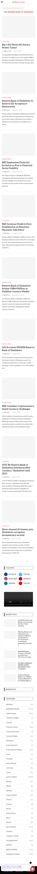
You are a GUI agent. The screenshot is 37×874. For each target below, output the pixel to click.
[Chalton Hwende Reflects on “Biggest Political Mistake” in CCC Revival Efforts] (10, 678)
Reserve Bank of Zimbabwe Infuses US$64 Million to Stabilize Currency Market (16, 289)
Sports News (19, 827)
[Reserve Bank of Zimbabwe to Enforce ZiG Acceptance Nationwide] (18, 83)
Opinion (19, 791)
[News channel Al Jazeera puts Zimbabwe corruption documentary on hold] (18, 511)
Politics (19, 800)
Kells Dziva (7, 110)
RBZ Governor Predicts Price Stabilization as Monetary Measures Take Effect (17, 227)
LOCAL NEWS (19, 777)
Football (19, 759)
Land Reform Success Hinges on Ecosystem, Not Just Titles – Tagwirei (25, 623)
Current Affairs (19, 736)
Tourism (19, 831)
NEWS (19, 786)
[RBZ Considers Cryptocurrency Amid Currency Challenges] (18, 388)
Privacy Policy (8, 871)
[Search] (35, 2)
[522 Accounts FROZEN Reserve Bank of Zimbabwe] (18, 329)
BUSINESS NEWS (19, 709)
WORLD (19, 845)
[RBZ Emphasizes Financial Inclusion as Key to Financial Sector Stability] (18, 145)
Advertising (19, 871)
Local (19, 772)
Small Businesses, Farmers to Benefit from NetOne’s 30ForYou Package (24, 654)
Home (4, 8)
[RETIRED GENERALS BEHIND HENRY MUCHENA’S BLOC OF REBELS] (10, 666)
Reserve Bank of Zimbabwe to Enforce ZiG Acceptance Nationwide (17, 104)
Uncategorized (19, 840)
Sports (19, 822)
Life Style (19, 768)
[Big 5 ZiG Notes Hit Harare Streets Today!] (18, 27)
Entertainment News (19, 750)
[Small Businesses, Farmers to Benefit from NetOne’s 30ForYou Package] (10, 654)
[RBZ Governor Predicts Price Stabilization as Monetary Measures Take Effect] (18, 206)
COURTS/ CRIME (19, 718)
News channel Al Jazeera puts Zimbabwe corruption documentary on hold (17, 532)
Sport (19, 818)
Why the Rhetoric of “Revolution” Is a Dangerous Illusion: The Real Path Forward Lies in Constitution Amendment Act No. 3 (25, 638)
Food (19, 754)
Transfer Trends (19, 836)
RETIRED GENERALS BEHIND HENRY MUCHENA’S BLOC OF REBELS (25, 666)
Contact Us (29, 871)
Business (19, 704)
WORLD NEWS (19, 850)
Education (19, 741)
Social (19, 809)
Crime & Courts (19, 727)
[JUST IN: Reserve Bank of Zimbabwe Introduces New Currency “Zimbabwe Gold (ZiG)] (18, 447)
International (19, 763)
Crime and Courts (19, 732)
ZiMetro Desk (7, 51)
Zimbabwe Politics (19, 854)
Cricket (19, 723)
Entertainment (19, 745)
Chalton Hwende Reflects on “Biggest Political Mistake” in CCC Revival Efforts (25, 678)
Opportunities (19, 795)
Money (19, 781)
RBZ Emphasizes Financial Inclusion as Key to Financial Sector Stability (17, 165)
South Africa (19, 813)
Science (19, 804)
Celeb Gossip (19, 713)
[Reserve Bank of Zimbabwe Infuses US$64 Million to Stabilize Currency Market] (18, 268)
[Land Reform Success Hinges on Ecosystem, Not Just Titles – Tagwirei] (10, 623)
